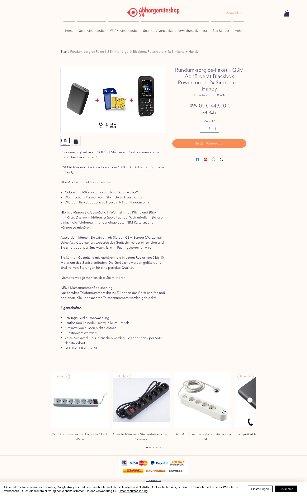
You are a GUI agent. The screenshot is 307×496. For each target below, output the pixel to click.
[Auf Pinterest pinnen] (205, 159)
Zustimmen (286, 489)
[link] (286, 13)
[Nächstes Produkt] (249, 400)
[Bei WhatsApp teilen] (213, 159)
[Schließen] (301, 489)
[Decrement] (203, 128)
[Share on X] (221, 159)
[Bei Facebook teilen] (197, 159)
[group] (153, 406)
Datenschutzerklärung (133, 491)
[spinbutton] (209, 128)
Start (64, 52)
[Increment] (215, 128)
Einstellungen (260, 489)
